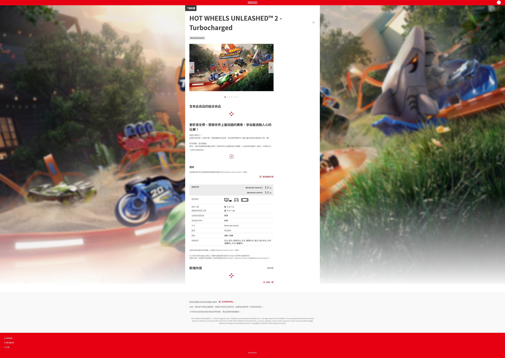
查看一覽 (270, 282)
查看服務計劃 (268, 176)
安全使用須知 (227, 301)
